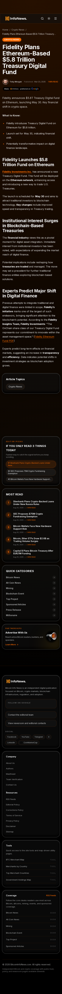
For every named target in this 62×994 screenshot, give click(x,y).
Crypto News (17, 29)
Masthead (10, 774)
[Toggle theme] (49, 18)
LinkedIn (11, 742)
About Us (10, 763)
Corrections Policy (14, 810)
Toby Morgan (16, 82)
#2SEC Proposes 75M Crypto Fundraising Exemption (26, 472)
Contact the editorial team (20, 714)
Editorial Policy (13, 804)
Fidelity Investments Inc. (17, 171)
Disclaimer (11, 826)
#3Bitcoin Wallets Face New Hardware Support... (29, 479)
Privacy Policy (12, 821)
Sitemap (10, 831)
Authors (9, 768)
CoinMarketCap (30, 742)
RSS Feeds (11, 799)
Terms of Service (14, 815)
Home (5, 29)
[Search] (42, 18)
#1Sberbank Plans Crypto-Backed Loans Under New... (29, 464)
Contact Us (11, 785)
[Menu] (55, 18)
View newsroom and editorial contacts (27, 723)
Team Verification (14, 779)
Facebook (11, 737)
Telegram (38, 737)
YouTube (25, 737)
